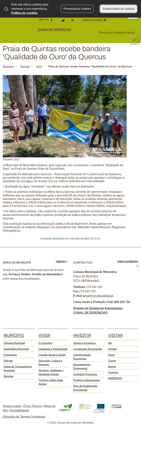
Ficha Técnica (32, 406)
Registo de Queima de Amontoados (98, 308)
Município (8, 66)
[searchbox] (117, 32)
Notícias (25, 66)
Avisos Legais (12, 406)
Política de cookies (24, 12)
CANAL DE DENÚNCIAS (54, 29)
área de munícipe (92, 19)
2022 (39, 66)
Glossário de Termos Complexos (24, 416)
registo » (62, 261)
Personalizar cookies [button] (77, 8)
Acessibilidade (19, 410)
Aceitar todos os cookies (118, 8)
